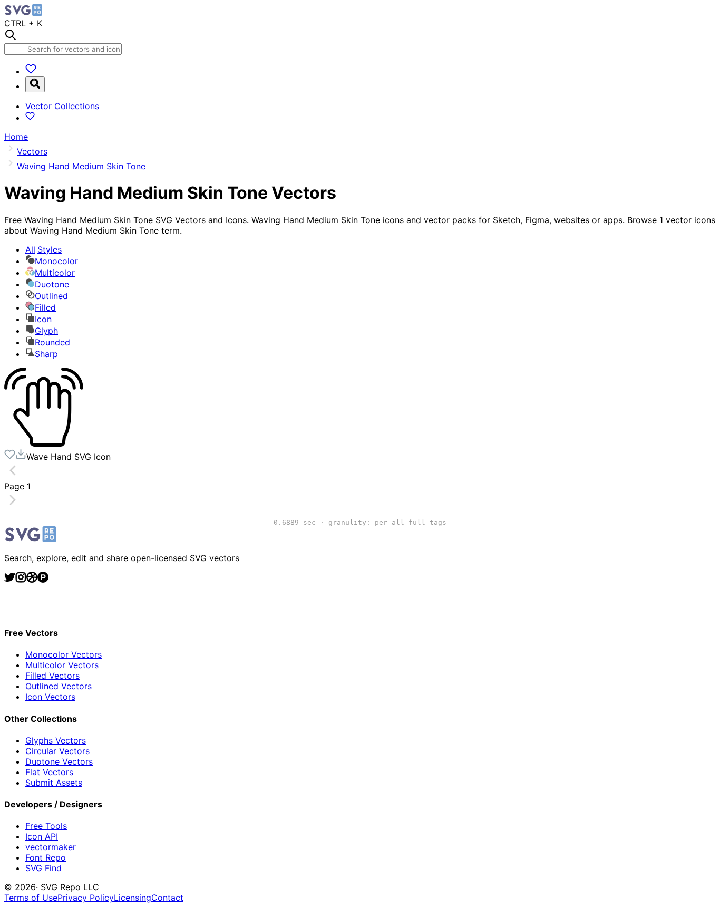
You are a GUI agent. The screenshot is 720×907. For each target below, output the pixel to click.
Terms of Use (30, 897)
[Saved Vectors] (30, 71)
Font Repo (45, 857)
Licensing (132, 897)
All (43, 249)
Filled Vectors (52, 675)
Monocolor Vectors (63, 654)
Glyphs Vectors (55, 740)
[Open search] (35, 84)
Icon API (41, 836)
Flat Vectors (49, 772)
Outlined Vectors (58, 686)
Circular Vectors (57, 751)
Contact (167, 897)
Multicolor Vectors (62, 665)
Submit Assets (53, 782)
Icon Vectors (50, 696)
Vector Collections (62, 106)
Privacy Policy (85, 897)
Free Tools (46, 826)
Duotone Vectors (59, 761)
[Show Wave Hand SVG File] (43, 443)
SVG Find (43, 868)
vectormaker (50, 847)
